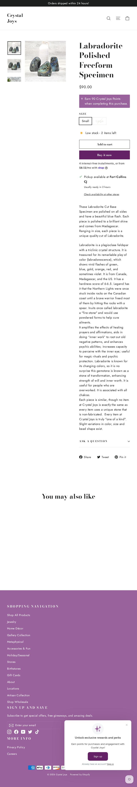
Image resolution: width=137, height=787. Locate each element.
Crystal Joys (15, 18)
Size (83, 114)
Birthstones (14, 669)
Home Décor (15, 628)
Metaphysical (15, 642)
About (11, 682)
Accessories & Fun (18, 648)
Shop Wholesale (17, 702)
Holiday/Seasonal (18, 655)
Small (85, 121)
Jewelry (11, 622)
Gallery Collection (18, 635)
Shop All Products (18, 615)
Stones (11, 662)
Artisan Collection (18, 695)
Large (99, 121)
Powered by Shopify (80, 774)
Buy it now (104, 155)
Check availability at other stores (101, 194)
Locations (13, 688)
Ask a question (93, 441)
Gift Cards (13, 675)
